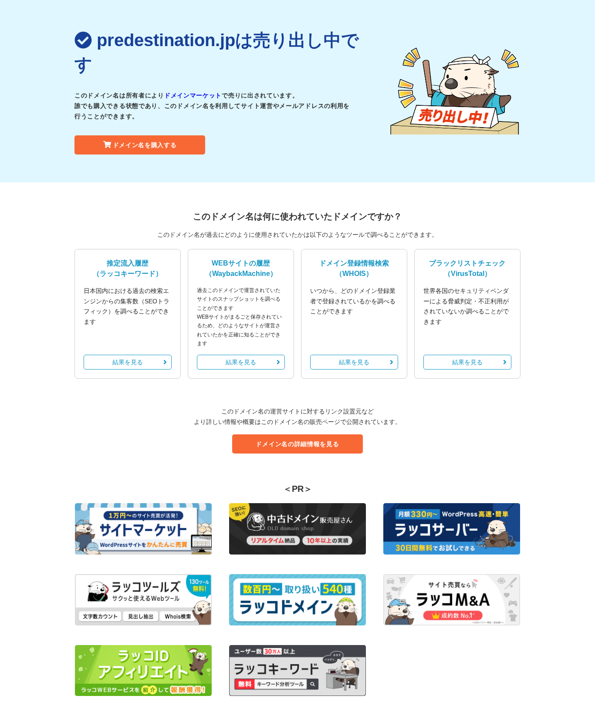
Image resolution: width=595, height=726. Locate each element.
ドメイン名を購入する (145, 144)
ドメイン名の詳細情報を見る (297, 443)
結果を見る (127, 362)
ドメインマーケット (193, 95)
